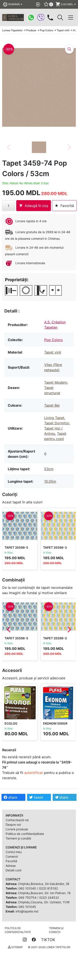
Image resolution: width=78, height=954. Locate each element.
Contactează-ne (17, 820)
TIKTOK (48, 939)
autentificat (33, 772)
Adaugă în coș (36, 205)
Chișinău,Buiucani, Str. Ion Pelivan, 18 (44, 893)
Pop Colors (53, 340)
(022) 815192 (48, 888)
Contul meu (14, 852)
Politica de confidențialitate (25, 834)
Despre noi (13, 824)
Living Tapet (54, 418)
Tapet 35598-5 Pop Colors (16, 549)
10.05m (50, 481)
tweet (38, 797)
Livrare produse (17, 829)
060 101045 (27, 907)
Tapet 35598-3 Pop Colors (55, 549)
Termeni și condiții (18, 838)
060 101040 (27, 888)
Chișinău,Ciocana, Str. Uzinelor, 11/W (44, 902)
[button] (39, 147)
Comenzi (12, 856)
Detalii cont (13, 870)
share (12, 797)
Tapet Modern (55, 382)
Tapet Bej (52, 405)
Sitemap (17, 947)
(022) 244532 (49, 897)
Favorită (11, 861)
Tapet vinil (52, 352)
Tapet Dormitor (56, 423)
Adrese (11, 865)
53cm (49, 469)
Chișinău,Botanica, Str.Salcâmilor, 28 (43, 884)
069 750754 (27, 897)
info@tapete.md (27, 911)
